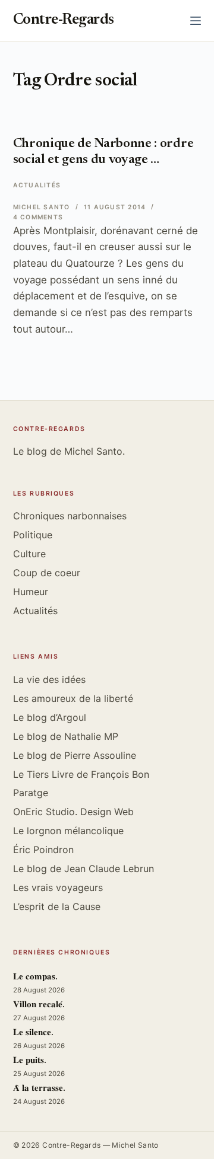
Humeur (30, 592)
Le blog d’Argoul (49, 717)
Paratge (30, 793)
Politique (32, 535)
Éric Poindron (43, 849)
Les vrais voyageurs (58, 887)
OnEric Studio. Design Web (73, 812)
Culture (29, 554)
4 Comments (38, 217)
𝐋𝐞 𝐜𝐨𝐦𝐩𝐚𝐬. (35, 977)
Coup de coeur (46, 573)
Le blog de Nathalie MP (65, 736)
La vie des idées (49, 679)
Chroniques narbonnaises (70, 516)
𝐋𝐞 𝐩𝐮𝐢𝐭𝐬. (29, 1060)
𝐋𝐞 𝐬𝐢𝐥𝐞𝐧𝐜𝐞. (33, 1033)
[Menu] (195, 20)
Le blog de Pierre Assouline (74, 755)
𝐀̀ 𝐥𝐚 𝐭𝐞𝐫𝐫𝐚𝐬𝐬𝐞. (39, 1088)
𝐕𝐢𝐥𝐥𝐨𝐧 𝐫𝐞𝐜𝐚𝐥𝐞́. (39, 1005)
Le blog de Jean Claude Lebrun (83, 868)
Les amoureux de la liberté (73, 698)
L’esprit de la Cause (56, 906)
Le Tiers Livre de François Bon (81, 774)
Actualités (37, 185)
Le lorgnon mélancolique (68, 830)
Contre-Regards (63, 20)
